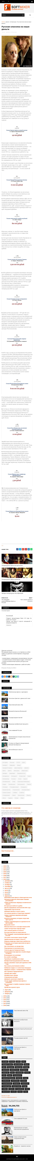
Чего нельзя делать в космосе (14, 930)
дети (4, 770)
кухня (25, 779)
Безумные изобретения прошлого (18, 724)
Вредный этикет (9, 925)
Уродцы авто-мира (10, 973)
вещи (18, 765)
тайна (13, 795)
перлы (29, 784)
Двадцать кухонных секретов (13, 979)
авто (23, 762)
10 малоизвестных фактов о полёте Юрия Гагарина (17, 952)
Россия (12, 762)
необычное (12, 784)
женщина (16, 770)
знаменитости (21, 773)
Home (3, 21)
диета (9, 770)
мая (6, 894)
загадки (5, 773)
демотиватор (18, 768)
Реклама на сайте (6, 1095)
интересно (6, 776)
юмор (16, 798)
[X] (9, 677)
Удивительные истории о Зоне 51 (14, 939)
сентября (8, 886)
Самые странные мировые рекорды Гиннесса (15, 916)
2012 (4, 1001)
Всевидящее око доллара (12, 955)
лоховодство (6, 781)
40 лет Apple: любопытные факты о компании (15, 981)
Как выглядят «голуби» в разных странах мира (17, 984)
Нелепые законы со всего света (14, 911)
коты (19, 779)
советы (22, 792)
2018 (4, 875)
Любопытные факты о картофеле (18, 692)
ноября (7, 882)
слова (24, 1086)
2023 (5, 866)
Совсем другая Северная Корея (14, 950)
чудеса (10, 798)
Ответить (9, 625)
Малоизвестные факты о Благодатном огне (18, 897)
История (5, 762)
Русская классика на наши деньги (15, 932)
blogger (30, 607)
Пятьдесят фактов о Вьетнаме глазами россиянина (16, 900)
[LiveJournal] (14, 677)
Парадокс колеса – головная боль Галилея (17, 969)
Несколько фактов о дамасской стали (19, 698)
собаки (15, 792)
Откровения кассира (11, 977)
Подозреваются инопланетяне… (14, 948)
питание (5, 787)
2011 (4, 1003)
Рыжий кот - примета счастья (22, 1146)
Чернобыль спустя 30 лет (12, 909)
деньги (7, 21)
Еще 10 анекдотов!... (8, 851)
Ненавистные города (11, 975)
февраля (7, 991)
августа (7, 888)
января (7, 993)
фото (4, 798)
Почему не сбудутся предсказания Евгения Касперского (19, 744)
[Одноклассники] (5, 677)
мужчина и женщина (23, 781)
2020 (5, 871)
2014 (4, 998)
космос (14, 779)
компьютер (6, 779)
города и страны (7, 768)
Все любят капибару (10, 957)
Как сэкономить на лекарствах (14, 946)
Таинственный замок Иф (16, 705)
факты (28, 795)
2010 (4, 1005)
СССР (18, 762)
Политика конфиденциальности (9, 1097)
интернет (14, 776)
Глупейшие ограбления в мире (14, 959)
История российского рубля (13, 906)
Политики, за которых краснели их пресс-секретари (17, 943)
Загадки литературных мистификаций (12, 593)
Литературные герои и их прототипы (12, 565)
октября (7, 884)
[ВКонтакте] (2, 677)
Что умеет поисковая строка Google (15, 937)
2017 (4, 877)
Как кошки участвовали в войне (14, 966)
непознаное (21, 784)
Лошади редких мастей (15, 717)
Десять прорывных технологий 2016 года (17, 907)
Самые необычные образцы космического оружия (17, 903)
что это (13, 1091)
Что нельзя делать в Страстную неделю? (17, 913)
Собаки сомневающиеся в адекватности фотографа (17, 922)
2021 (4, 870)
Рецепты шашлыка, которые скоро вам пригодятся (16, 919)
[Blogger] (11, 677)
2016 (4, 879)
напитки (19, 1078)
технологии (21, 795)
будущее (12, 765)
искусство (22, 776)
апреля (7, 896)
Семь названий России (15, 730)
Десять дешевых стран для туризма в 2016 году (17, 963)
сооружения (6, 795)
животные (24, 770)
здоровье (12, 773)
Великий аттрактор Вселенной (17, 711)
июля (6, 890)
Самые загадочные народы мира (14, 928)
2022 (5, 868)
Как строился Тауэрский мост (13, 971)
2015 (4, 996)
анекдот (5, 765)
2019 (4, 873)
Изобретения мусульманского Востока (16, 960)
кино (29, 776)
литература (13, 21)
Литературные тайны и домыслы (11, 579)
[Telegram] (18, 677)
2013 (4, 999)
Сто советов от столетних (11, 808)
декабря (7, 881)
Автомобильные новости (16, 749)
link (2, 545)
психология (16, 789)
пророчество (6, 789)
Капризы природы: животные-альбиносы (17, 941)
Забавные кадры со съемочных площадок (17, 968)
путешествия (25, 789)
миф (14, 781)
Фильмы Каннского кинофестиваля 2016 (17, 926)
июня (6, 892)
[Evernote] (16, 677)
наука (4, 784)
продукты (23, 787)
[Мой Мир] (7, 677)
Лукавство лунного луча (12, 987)
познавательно (14, 787)
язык (22, 798)
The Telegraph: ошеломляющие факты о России (17, 934)
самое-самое (6, 792)
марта (7, 989)
